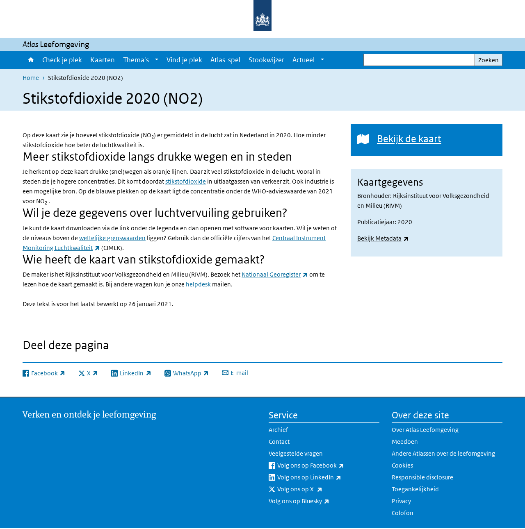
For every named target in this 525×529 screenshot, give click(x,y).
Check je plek (62, 59)
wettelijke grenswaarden (112, 238)
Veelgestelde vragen (296, 453)
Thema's (136, 59)
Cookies (402, 465)
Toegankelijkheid (415, 489)
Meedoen (405, 441)
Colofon (402, 513)
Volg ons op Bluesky (317, 501)
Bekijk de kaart (409, 138)
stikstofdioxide (185, 181)
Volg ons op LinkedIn (327, 477)
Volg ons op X (317, 489)
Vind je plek (184, 59)
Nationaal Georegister (275, 274)
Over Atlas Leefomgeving (425, 430)
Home (30, 60)
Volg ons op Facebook (328, 465)
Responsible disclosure (422, 477)
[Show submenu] (156, 60)
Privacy (401, 501)
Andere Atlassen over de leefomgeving (443, 453)
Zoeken (488, 60)
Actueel (303, 59)
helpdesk (198, 284)
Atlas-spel (225, 59)
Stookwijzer (266, 59)
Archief (278, 430)
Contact (279, 441)
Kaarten (102, 59)
